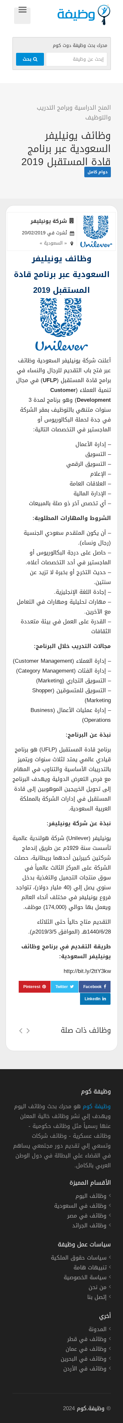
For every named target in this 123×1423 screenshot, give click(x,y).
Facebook (92, 986)
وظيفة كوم (97, 1106)
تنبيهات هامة (90, 1268)
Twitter (61, 986)
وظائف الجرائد (89, 1226)
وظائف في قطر (87, 1340)
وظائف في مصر (87, 1216)
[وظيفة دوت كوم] (71, 15)
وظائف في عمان (86, 1350)
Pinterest (31, 986)
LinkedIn (92, 999)
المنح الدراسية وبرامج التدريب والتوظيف (74, 112)
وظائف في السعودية (80, 1206)
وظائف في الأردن (85, 1369)
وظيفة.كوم (91, 1408)
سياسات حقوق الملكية (79, 1258)
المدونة (98, 1330)
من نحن (98, 1288)
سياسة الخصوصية (85, 1278)
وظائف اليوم (91, 1197)
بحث (28, 59)
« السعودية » (53, 243)
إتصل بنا (97, 1298)
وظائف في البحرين (84, 1359)
